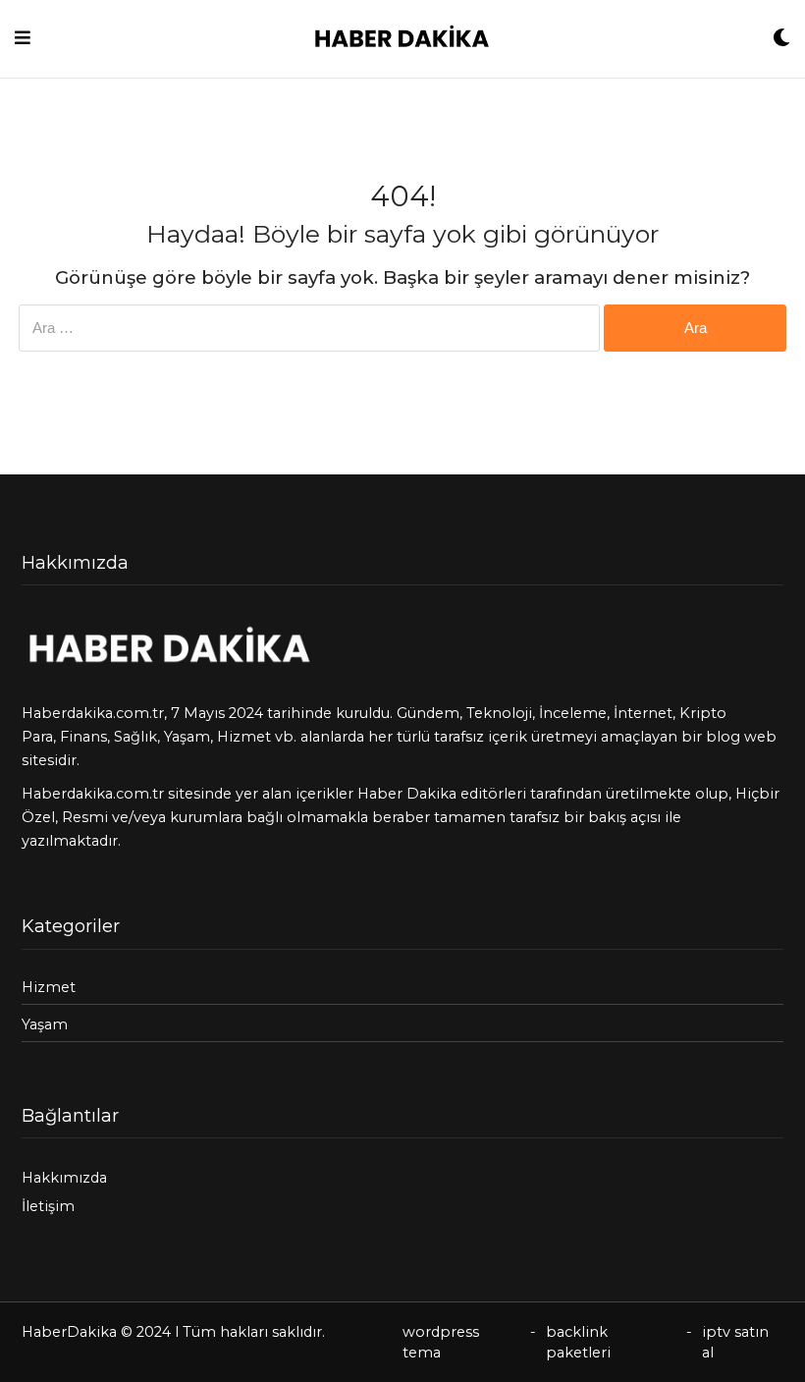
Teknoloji (499, 713)
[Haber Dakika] (401, 39)
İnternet (643, 713)
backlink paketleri (578, 1341)
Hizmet (244, 737)
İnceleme (573, 713)
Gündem (428, 713)
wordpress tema (440, 1341)
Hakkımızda (64, 1178)
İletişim (48, 1206)
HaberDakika (69, 1332)
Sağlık (135, 737)
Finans (83, 737)
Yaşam (187, 737)
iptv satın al (735, 1341)
